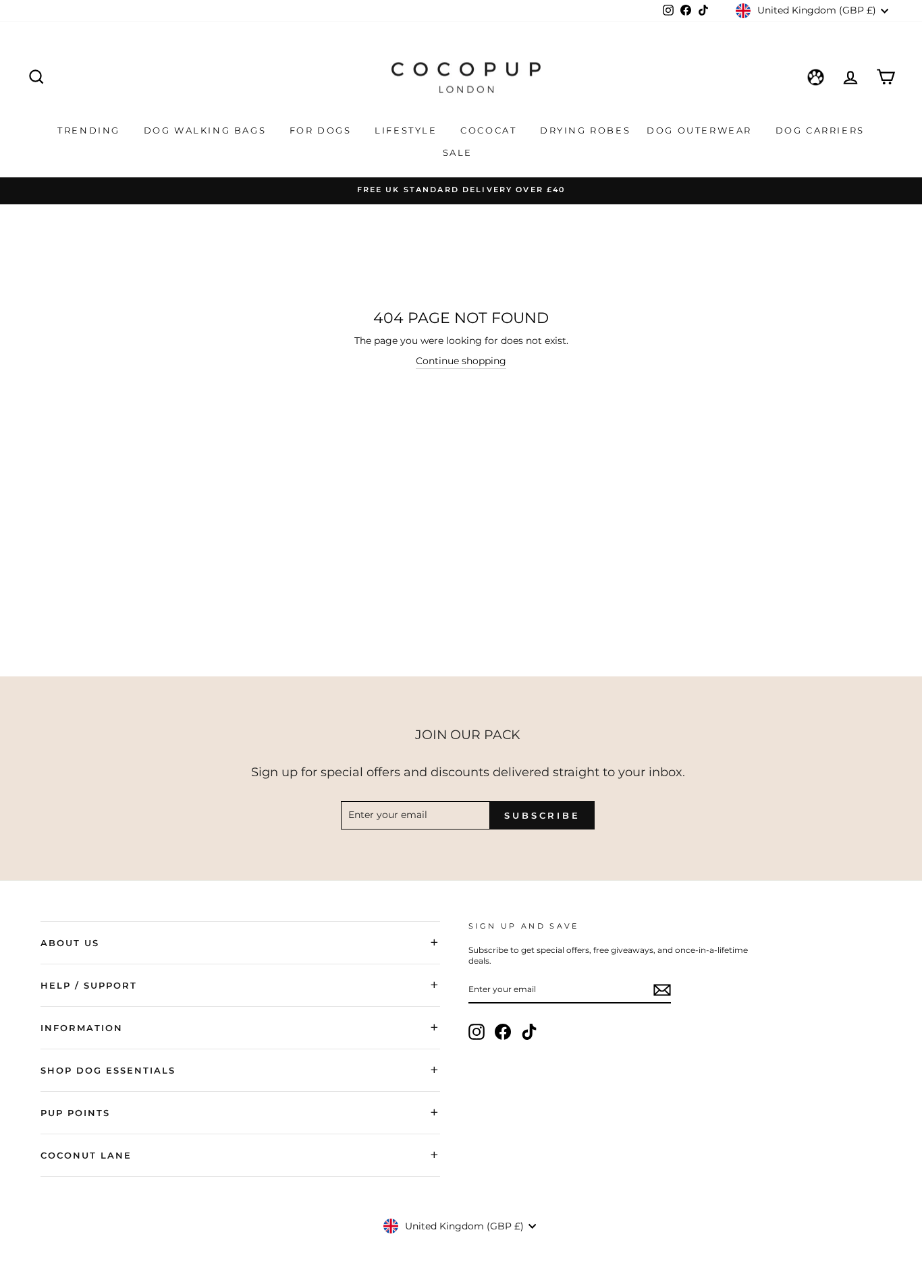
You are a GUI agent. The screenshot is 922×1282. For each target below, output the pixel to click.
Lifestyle (408, 130)
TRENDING (90, 130)
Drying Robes (585, 130)
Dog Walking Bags (207, 130)
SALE (460, 152)
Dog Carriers (820, 130)
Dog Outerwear (701, 130)
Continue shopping (461, 361)
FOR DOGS (322, 130)
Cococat (490, 130)
